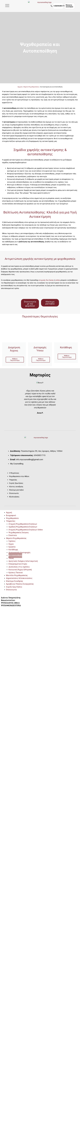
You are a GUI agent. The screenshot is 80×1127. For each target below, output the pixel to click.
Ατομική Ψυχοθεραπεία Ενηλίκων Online (26, 530)
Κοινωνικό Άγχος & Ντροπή (20, 570)
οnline (58, 280)
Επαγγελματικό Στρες (18, 564)
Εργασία (12, 547)
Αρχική (20, 87)
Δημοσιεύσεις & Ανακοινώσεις (19, 578)
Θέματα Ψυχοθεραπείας (31, 87)
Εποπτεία (13, 535)
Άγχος (11, 544)
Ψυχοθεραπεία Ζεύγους (19, 532)
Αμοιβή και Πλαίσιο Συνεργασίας (20, 584)
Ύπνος (11, 558)
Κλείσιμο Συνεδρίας (14, 581)
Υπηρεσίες (10, 521)
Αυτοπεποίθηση (15, 555)
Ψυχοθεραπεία (12, 518)
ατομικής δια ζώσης (46, 280)
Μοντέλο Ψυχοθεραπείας (17, 575)
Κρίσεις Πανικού (16, 572)
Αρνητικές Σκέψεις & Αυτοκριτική (23, 561)
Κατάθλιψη (13, 549)
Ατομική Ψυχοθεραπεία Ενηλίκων (23, 524)
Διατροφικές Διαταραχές (20, 552)
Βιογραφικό (11, 515)
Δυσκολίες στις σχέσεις (19, 567)
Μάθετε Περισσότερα (14, 359)
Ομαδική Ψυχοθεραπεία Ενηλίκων (23, 527)
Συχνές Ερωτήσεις (14, 587)
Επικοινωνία (11, 590)
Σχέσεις (12, 541)
